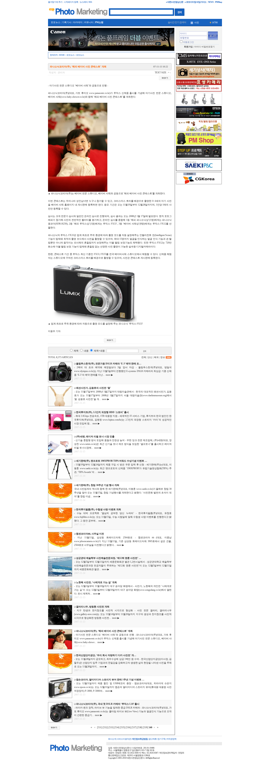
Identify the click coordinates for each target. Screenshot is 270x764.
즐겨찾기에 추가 (55, 2)
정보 (162, 357)
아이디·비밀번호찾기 (204, 47)
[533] (111, 727)
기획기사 (66, 22)
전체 (143, 357)
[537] (134, 727)
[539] (145, 727)
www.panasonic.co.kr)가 (101, 93)
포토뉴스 (55, 22)
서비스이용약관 (124, 739)
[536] (128, 727)
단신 (150, 357)
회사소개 (112, 739)
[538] (139, 727)
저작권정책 (171, 739)
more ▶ (109, 375)
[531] (99, 727)
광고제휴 (153, 739)
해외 (156, 357)
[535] (122, 727)
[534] (116, 727)
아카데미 (77, 22)
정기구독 (161, 739)
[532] (105, 727)
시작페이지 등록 (71, 2)
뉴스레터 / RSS (86, 2)
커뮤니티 (88, 22)
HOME (62, 55)
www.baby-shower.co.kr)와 (74, 96)
